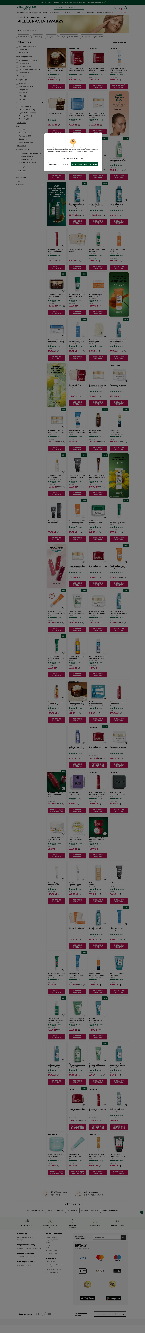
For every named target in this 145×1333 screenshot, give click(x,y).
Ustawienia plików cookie (73, 158)
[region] (73, 152)
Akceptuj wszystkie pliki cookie (84, 164)
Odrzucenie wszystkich (58, 164)
